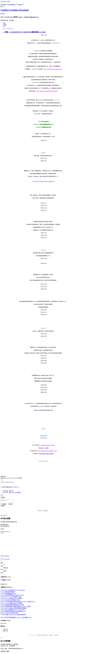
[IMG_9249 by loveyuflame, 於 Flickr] (43, 237)
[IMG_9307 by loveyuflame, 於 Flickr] (43, 258)
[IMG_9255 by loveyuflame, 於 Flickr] (43, 35)
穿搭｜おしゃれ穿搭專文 (15, 492)
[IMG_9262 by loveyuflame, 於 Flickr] (43, 205)
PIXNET (33, 635)
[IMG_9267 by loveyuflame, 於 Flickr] (43, 140)
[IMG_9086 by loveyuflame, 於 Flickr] (43, 384)
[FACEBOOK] (42, 435)
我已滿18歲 (3, 651)
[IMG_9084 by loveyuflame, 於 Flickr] (43, 387)
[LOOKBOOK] (42, 437)
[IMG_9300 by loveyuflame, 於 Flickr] (43, 284)
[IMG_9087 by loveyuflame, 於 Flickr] (43, 389)
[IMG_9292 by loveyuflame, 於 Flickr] (43, 288)
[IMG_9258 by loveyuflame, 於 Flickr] (43, 207)
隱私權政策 (51, 635)
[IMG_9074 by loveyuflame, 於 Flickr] (43, 358)
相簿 (4, 23)
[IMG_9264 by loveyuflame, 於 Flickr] (43, 235)
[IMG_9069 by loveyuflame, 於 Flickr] (43, 362)
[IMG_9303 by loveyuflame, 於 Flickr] (43, 312)
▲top (2, 494)
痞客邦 (7, 487)
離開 (8, 651)
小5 (1, 479)
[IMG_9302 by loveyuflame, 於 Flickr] (43, 286)
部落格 (5, 24)
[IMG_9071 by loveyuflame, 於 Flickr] (43, 355)
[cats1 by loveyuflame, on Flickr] (43, 428)
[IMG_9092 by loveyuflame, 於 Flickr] (43, 333)
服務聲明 (56, 635)
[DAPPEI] (45, 437)
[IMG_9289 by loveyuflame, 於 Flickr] (43, 309)
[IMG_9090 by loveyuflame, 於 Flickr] (43, 336)
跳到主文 (3, 13)
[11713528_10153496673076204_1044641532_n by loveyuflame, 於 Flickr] (43, 181)
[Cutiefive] (45, 435)
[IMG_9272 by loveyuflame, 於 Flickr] (43, 203)
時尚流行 (11, 490)
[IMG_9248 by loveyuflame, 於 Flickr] (43, 158)
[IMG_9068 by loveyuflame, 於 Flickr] (43, 392)
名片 (4, 26)
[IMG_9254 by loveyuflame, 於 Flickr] (43, 210)
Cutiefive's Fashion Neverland (15, 10)
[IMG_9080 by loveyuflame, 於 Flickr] (43, 360)
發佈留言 (3, 505)
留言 (11, 487)
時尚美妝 (12, 20)
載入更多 (3, 497)
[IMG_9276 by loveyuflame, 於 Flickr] (43, 232)
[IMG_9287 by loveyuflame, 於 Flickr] (43, 314)
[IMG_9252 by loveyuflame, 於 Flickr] (43, 160)
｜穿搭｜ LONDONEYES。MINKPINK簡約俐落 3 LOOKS (24, 32)
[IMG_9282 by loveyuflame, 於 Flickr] (43, 263)
